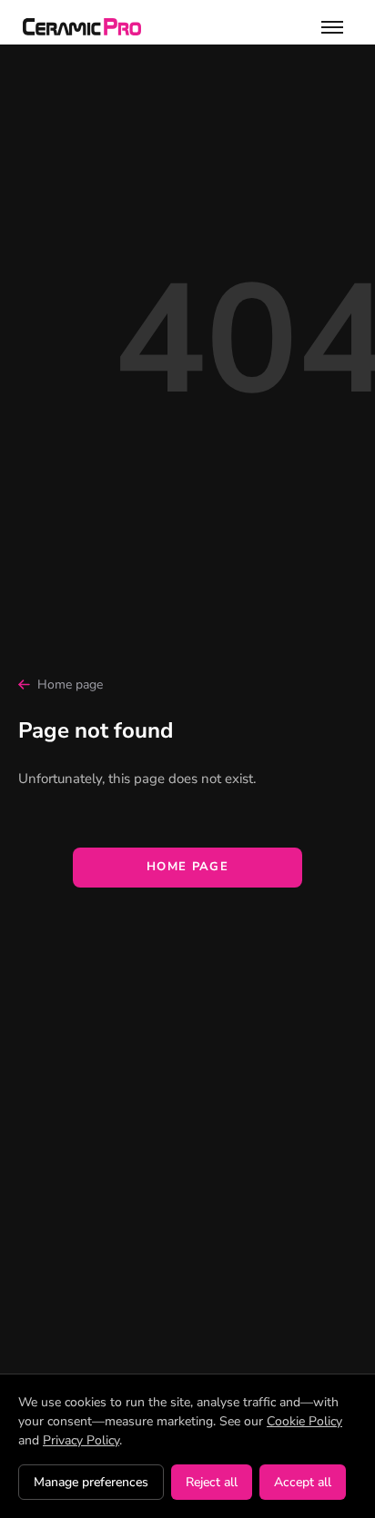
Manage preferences (91, 1482)
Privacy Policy (81, 1440)
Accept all (302, 1482)
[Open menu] (332, 27)
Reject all (212, 1482)
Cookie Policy (304, 1421)
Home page (70, 684)
